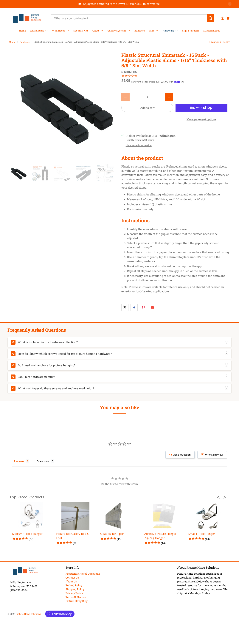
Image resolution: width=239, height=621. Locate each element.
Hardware (168, 30)
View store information (139, 145)
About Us (71, 581)
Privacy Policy (74, 593)
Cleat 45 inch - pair (112, 533)
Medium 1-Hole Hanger (27, 533)
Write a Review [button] (214, 454)
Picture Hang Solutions (28, 613)
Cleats (95, 30)
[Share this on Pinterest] (143, 307)
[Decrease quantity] (125, 97)
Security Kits (80, 30)
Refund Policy (74, 585)
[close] (230, 4)
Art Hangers (37, 30)
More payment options (201, 119)
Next (226, 42)
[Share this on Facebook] (134, 307)
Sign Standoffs (190, 30)
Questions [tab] (43, 461)
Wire (151, 30)
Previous (215, 42)
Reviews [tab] (19, 461)
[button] (219, 497)
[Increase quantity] (169, 97)
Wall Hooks (58, 30)
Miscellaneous (211, 30)
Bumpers (139, 30)
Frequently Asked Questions (83, 573)
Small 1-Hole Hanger (201, 533)
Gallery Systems (117, 30)
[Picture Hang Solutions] (27, 18)
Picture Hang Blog (77, 601)
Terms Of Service (76, 597)
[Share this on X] (124, 307)
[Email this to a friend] (152, 307)
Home (22, 30)
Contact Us (72, 577)
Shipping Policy (75, 589)
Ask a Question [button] (182, 454)
